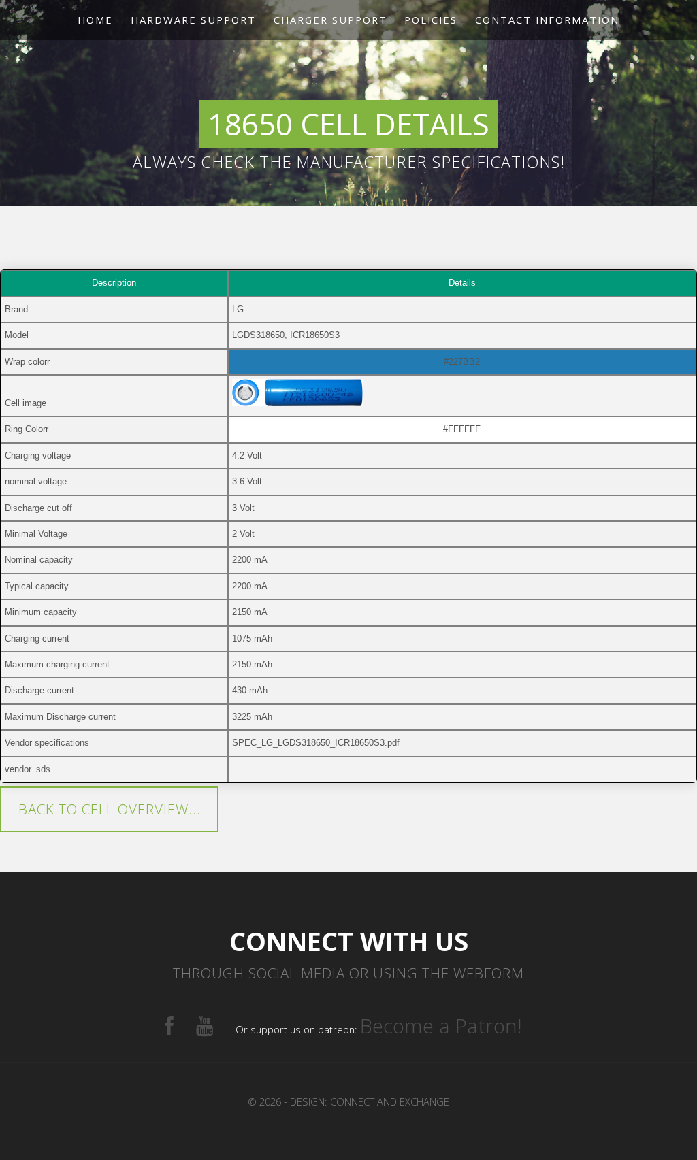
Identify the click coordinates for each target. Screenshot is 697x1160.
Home (95, 20)
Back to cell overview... (109, 808)
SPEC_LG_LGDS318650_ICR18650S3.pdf (316, 743)
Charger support (330, 20)
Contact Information (547, 20)
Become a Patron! (441, 1026)
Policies (430, 20)
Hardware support (193, 20)
